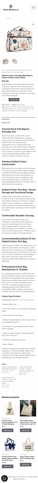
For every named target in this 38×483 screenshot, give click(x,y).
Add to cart (14, 99)
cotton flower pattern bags (13, 106)
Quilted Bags (10, 70)
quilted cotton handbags (15, 109)
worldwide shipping (8, 287)
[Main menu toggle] (33, 7)
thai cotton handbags (21, 110)
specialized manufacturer (13, 273)
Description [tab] (6, 119)
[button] (33, 24)
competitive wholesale (16, 285)
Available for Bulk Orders (17, 340)
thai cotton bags (9, 110)
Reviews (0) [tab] (6, 122)
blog (27, 156)
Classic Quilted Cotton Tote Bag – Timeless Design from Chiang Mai (26, 368)
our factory (18, 276)
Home (3, 70)
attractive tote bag (12, 170)
